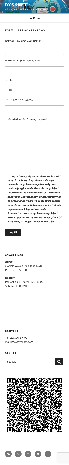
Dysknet (16, 4)
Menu (36, 18)
